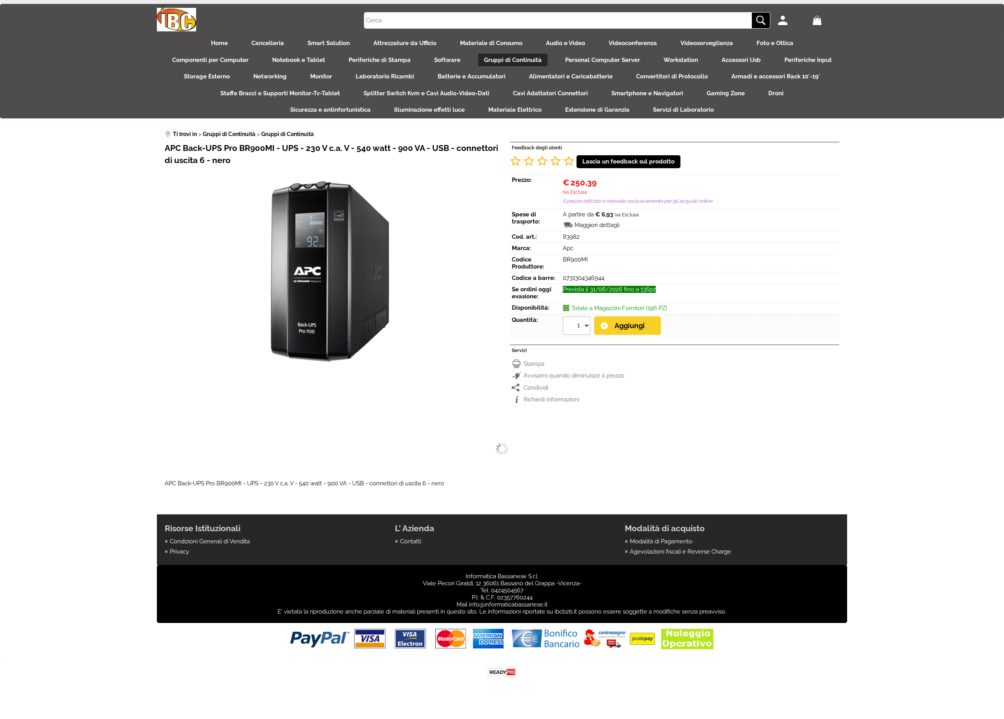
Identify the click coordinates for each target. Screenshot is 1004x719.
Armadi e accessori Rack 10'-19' (775, 76)
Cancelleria (267, 43)
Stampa (534, 363)
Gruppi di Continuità (513, 60)
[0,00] (828, 20)
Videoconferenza (633, 43)
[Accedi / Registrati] (793, 20)
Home (219, 43)
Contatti (410, 541)
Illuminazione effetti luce (429, 109)
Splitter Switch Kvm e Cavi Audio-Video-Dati (426, 93)
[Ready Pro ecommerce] (502, 672)
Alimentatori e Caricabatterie (571, 76)
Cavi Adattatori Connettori (550, 93)
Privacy (179, 551)
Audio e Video (565, 43)
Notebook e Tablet (298, 60)
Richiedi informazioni (551, 399)
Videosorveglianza (706, 43)
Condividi (536, 387)
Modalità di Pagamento (661, 541)
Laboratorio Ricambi (385, 76)
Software (447, 60)
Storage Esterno (207, 76)
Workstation (681, 60)
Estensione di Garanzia (597, 109)
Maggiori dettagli (597, 225)
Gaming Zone (726, 93)
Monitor (321, 76)
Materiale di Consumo (491, 43)
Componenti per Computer (210, 60)
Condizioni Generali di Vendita (210, 541)
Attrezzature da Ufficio (405, 43)
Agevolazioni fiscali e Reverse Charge (680, 551)
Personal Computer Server (602, 60)
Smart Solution (328, 43)
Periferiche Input (808, 60)
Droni (776, 93)
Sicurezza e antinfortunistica (330, 109)
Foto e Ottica (775, 43)
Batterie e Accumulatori (472, 76)
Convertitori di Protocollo (672, 76)
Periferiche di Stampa (380, 60)
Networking (270, 76)
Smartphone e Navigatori (647, 93)
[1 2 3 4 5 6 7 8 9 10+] (577, 326)
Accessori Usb (741, 60)
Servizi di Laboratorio (683, 109)
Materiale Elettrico (515, 109)
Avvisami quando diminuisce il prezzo (574, 375)
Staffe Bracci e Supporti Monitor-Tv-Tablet (280, 93)
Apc (568, 248)
